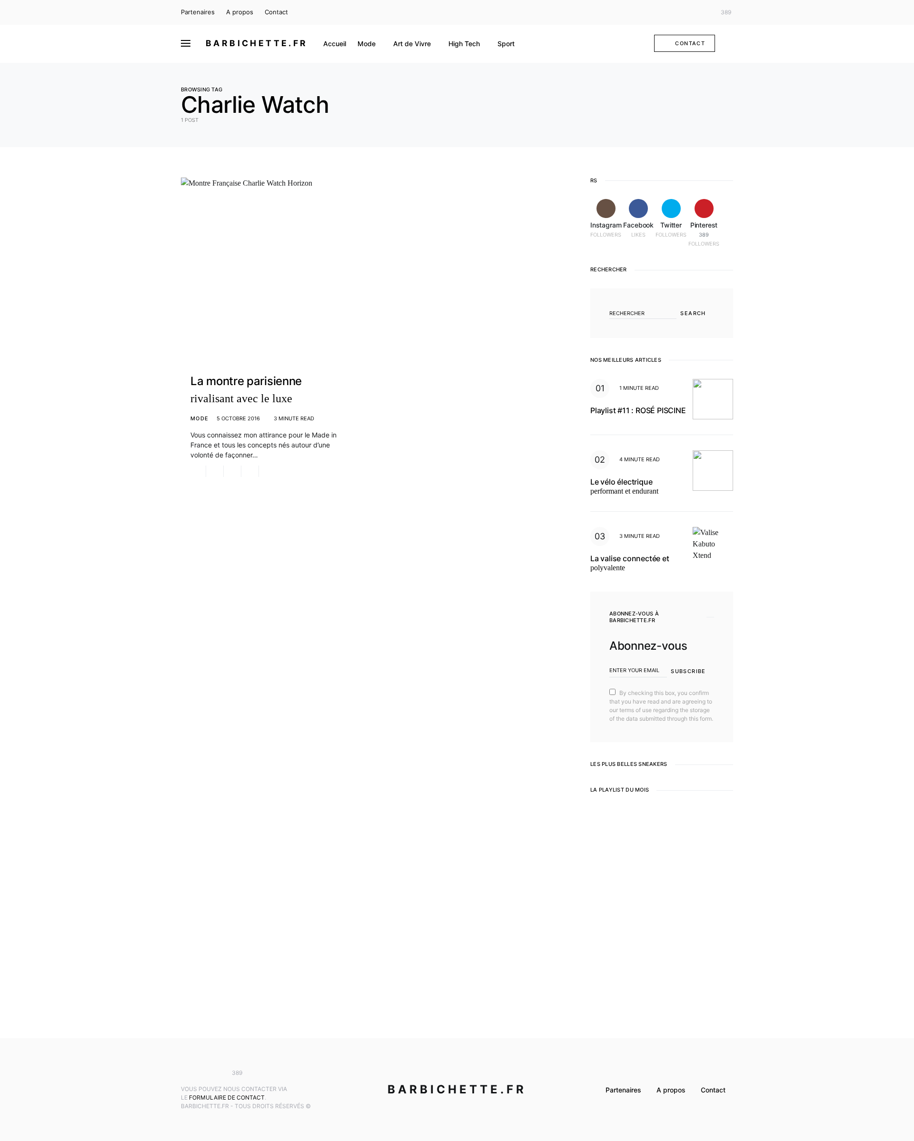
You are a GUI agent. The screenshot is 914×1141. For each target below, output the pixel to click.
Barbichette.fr (257, 43)
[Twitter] (701, 12)
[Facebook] (687, 12)
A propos (239, 12)
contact (690, 43)
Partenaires (198, 12)
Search (692, 313)
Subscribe (688, 671)
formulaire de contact (227, 1097)
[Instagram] (673, 12)
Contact (276, 12)
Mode (199, 418)
